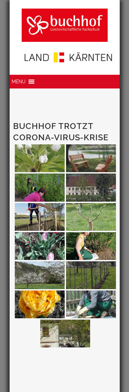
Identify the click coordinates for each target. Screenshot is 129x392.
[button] (18, 81)
